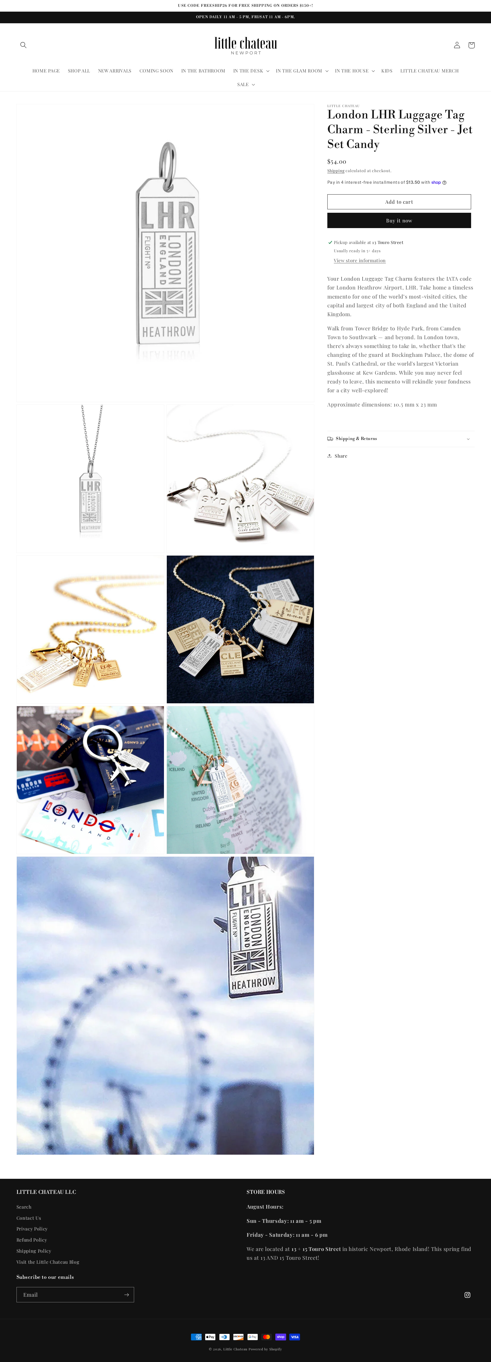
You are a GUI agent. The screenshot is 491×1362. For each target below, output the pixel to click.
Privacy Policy (32, 1229)
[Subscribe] (126, 1294)
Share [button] (341, 456)
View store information (360, 260)
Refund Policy (31, 1240)
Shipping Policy (33, 1251)
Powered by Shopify (265, 1349)
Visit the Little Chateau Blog (48, 1262)
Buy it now (399, 220)
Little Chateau (235, 1349)
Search (24, 1207)
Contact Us (28, 1218)
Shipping (335, 170)
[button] (23, 45)
